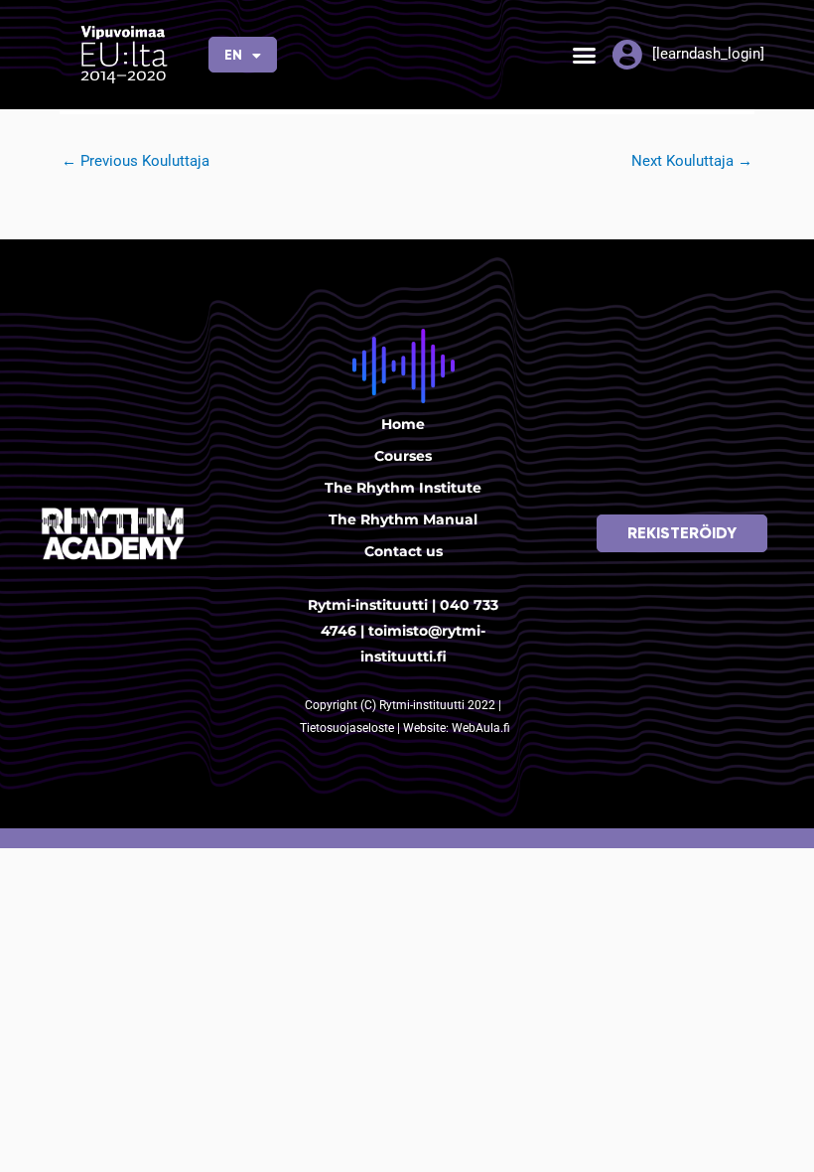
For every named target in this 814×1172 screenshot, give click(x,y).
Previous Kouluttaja (135, 161)
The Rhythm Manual (403, 519)
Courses (403, 456)
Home (403, 424)
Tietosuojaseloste (348, 728)
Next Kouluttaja (691, 161)
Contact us (403, 551)
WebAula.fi (481, 728)
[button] (585, 54)
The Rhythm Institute (403, 488)
